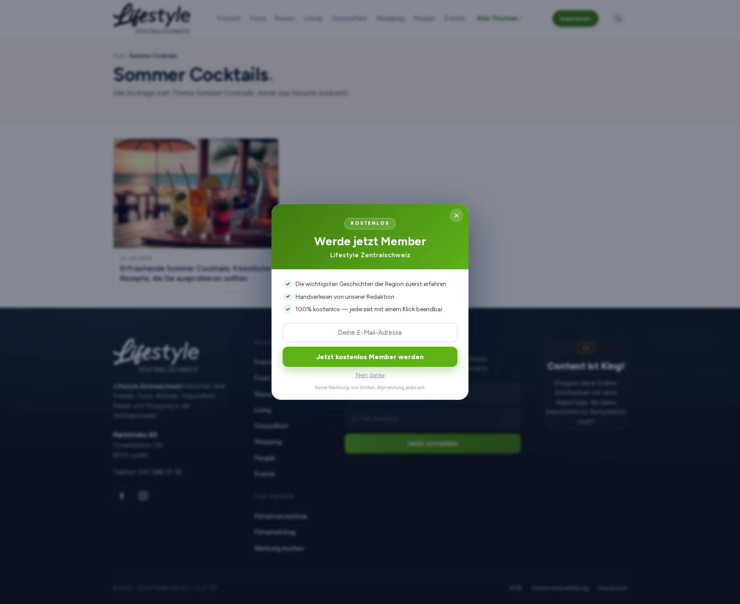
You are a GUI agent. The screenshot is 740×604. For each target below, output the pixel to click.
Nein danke (370, 375)
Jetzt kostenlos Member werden (370, 357)
